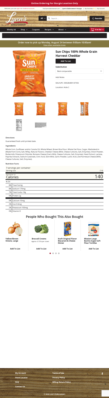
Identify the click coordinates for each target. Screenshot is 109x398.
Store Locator (21, 377)
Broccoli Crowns (39, 238)
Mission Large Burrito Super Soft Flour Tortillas (92, 240)
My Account (101, 8)
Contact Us (20, 386)
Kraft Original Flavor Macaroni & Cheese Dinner (67, 240)
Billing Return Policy (61, 382)
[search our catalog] (49, 18)
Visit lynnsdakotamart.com (51, 8)
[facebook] (102, 373)
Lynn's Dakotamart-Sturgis (72, 8)
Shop (14, 34)
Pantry (21, 34)
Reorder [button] (98, 18)
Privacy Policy (58, 377)
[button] (66, 61)
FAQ (17, 382)
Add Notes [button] (60, 77)
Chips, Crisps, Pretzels (55, 34)
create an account (28, 8)
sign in (18, 8)
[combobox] (43, 18)
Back (6, 34)
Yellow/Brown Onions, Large (12, 239)
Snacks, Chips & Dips (35, 34)
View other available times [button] (54, 45)
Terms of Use (58, 373)
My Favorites (89, 8)
